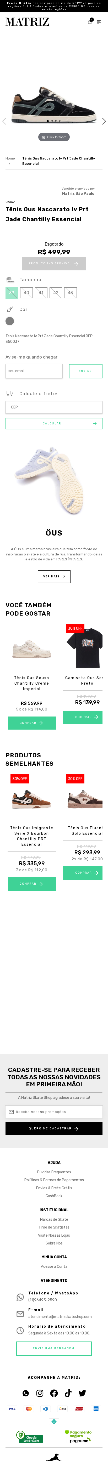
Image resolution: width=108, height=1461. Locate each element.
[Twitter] (82, 1393)
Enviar (85, 371)
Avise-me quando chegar (31, 357)
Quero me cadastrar (50, 1128)
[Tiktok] (68, 1393)
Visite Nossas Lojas (54, 1235)
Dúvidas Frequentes (54, 1172)
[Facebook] (54, 1393)
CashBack (54, 1196)
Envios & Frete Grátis (54, 1188)
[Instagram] (40, 1393)
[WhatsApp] (26, 1393)
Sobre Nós (54, 1243)
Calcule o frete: (38, 393)
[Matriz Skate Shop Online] (27, 22)
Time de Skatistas (54, 1227)
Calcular (52, 423)
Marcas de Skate (54, 1219)
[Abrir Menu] (99, 23)
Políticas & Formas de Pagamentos (54, 1180)
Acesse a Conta (54, 1266)
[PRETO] (10, 322)
